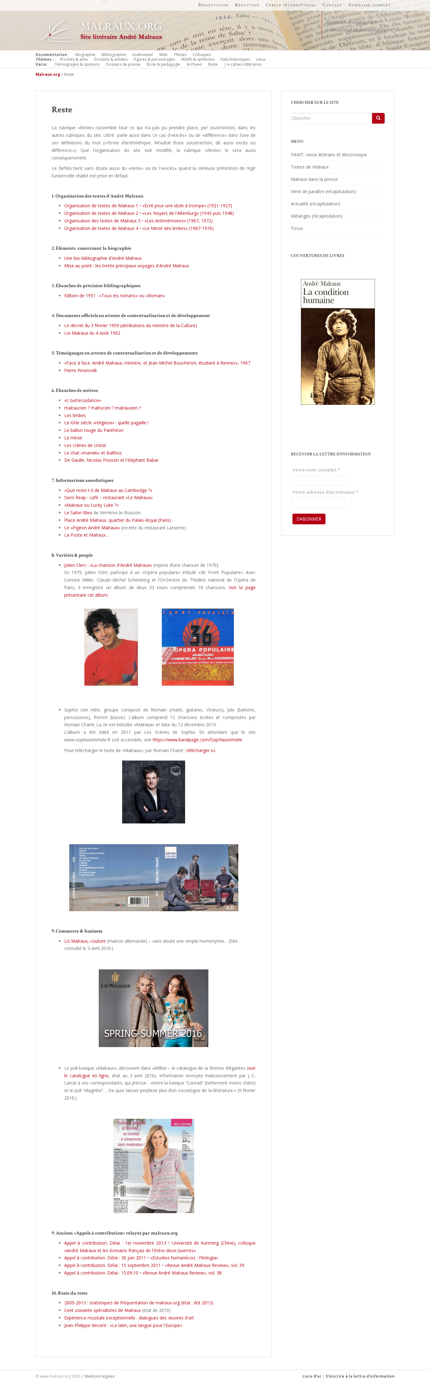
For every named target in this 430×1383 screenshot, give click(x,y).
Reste (213, 64)
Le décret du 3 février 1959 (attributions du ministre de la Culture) (130, 325)
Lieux (260, 59)
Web (163, 54)
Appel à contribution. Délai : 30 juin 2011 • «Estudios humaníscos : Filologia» (141, 1258)
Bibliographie (114, 54)
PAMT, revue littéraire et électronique (329, 155)
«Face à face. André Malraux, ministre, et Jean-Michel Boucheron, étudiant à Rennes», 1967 (157, 363)
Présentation (213, 5)
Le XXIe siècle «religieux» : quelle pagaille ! (106, 423)
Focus (297, 228)
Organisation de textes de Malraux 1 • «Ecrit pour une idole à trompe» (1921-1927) (148, 206)
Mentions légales (100, 1376)
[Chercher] (378, 118)
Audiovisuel (142, 54)
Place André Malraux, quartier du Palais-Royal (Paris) (117, 520)
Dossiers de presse (123, 64)
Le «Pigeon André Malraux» (92, 528)
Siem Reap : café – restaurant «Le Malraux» (108, 497)
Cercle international (291, 5)
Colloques (202, 54)
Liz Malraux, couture (85, 941)
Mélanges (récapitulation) (316, 216)
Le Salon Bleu (78, 513)
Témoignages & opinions (77, 64)
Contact (332, 5)
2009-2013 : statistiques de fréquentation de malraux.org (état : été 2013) (138, 1303)
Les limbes (75, 415)
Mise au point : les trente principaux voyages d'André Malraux (126, 266)
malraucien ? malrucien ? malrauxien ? (102, 408)
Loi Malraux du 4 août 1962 (92, 333)
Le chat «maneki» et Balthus (93, 453)
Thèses (180, 54)
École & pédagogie (163, 64)
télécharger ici (201, 750)
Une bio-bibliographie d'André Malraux (103, 258)
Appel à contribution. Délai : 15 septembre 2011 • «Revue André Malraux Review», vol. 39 (154, 1265)
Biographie (85, 54)
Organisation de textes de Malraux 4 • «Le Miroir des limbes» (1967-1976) (139, 228)
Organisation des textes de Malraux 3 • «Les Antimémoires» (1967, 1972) (138, 221)
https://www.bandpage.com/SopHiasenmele (197, 740)
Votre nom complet (316, 470)
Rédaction (247, 5)
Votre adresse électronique (325, 492)
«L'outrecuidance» (82, 400)
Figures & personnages (154, 59)
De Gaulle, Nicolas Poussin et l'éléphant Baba (110, 460)
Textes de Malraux (310, 167)
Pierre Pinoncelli (80, 370)
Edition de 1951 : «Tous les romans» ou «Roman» (114, 295)
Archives (194, 64)
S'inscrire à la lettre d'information (359, 1376)
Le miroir (73, 438)
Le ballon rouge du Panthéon (93, 430)
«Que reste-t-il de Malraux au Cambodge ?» (108, 490)
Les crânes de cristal (85, 445)
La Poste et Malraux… (86, 535)
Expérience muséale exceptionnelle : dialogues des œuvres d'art (129, 1318)
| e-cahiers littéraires (243, 64)
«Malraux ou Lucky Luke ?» (91, 505)
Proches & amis (74, 59)
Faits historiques (235, 59)
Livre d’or (312, 1376)
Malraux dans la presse (314, 179)
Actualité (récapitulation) (315, 204)
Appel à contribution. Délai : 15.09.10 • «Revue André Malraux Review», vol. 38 (143, 1273)
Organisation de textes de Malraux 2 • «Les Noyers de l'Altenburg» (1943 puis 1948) (149, 213)
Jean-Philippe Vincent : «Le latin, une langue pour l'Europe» (123, 1325)
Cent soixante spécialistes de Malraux (102, 1310)
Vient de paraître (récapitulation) (323, 191)
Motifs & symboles (197, 59)
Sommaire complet (370, 5)
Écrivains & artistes (110, 59)
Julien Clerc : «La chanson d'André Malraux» (108, 565)
